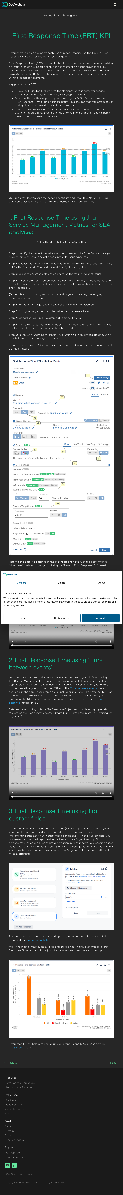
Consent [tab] (21, 582)
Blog (7, 1113)
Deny (22, 618)
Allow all (100, 618)
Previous (12, 1062)
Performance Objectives (20, 1082)
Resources (11, 1095)
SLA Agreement (14, 1157)
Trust (8, 1121)
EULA (8, 1135)
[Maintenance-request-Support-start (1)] (61, 864)
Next (113, 1062)
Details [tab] (61, 582)
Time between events (83, 688)
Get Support (12, 1152)
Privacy (9, 1130)
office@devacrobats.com (18, 1174)
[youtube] (7, 1165)
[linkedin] (14, 1165)
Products (10, 1077)
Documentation (14, 1104)
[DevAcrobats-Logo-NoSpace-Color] (13, 3)
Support (19, 1047)
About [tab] (101, 582)
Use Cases (11, 1100)
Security (10, 1126)
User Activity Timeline (18, 1087)
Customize (59, 618)
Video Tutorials (14, 1109)
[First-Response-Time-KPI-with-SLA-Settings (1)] (61, 356)
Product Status (14, 1139)
